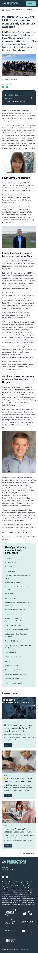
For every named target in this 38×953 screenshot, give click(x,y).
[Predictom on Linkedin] (3, 87)
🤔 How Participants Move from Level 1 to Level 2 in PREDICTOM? (18, 780)
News (8, 10)
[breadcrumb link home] (3, 10)
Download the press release (14, 96)
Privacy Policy (25, 949)
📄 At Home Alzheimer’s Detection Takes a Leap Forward (18, 830)
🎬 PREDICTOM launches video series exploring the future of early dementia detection (18, 728)
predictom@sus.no (7, 869)
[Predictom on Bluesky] (7, 87)
